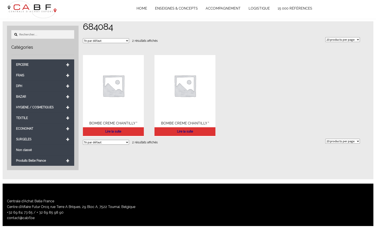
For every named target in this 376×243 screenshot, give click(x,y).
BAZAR (42, 97)
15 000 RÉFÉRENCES (295, 8)
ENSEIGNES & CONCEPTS (176, 8)
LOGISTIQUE (259, 8)
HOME (141, 8)
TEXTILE (42, 118)
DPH (42, 86)
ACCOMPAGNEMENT (223, 8)
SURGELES (42, 139)
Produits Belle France (42, 161)
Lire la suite (113, 131)
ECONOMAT (42, 129)
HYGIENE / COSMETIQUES (42, 107)
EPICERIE (42, 65)
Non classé (24, 150)
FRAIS (42, 75)
